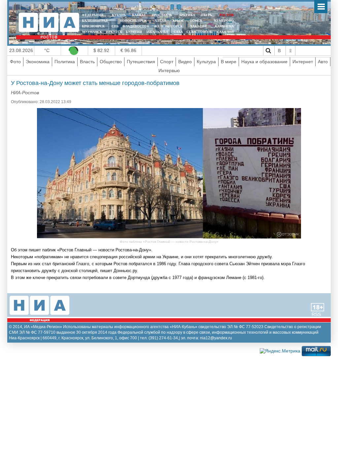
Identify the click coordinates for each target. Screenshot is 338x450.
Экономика (38, 61)
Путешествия (141, 61)
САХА (178, 32)
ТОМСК (197, 20)
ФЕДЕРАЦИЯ (92, 15)
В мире (228, 61)
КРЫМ (178, 20)
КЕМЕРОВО (224, 20)
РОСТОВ (227, 15)
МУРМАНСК (92, 32)
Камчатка (224, 26)
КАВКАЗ (138, 15)
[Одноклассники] (290, 51)
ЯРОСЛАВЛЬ (162, 15)
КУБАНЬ (119, 15)
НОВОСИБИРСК (133, 20)
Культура (206, 61)
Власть (87, 61)
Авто (323, 61)
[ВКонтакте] (279, 51)
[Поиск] (268, 51)
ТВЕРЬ (206, 15)
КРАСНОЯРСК (93, 26)
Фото (15, 61)
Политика (64, 61)
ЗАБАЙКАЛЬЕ (158, 32)
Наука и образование (264, 61)
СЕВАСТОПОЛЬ (199, 32)
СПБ (115, 26)
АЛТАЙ (160, 20)
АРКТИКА (187, 15)
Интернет (302, 61)
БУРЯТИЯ (134, 32)
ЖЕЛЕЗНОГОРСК (168, 26)
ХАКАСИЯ (198, 26)
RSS (316, 314)
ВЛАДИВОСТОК (136, 26)
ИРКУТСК (114, 32)
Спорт (166, 61)
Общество (111, 61)
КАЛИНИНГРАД (95, 20)
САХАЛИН (225, 32)
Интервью (169, 70)
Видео (185, 61)
